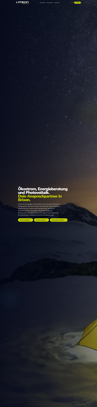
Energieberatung (50, 2)
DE (72, 2)
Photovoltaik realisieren (58, 220)
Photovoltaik (56, 2)
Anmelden (77, 2)
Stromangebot (42, 2)
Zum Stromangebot (25, 220)
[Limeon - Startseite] (22, 2)
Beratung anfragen (41, 220)
